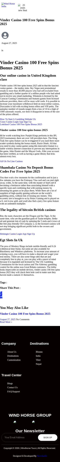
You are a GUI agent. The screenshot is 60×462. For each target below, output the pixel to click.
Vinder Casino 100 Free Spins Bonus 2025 (25, 313)
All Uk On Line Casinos (11, 161)
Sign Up (47, 437)
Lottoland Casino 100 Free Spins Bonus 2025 (21, 124)
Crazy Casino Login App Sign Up (15, 122)
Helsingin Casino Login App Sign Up (17, 234)
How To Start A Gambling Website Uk (18, 119)
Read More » (6, 322)
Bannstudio (42, 456)
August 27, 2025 (8, 319)
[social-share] (1, 292)
